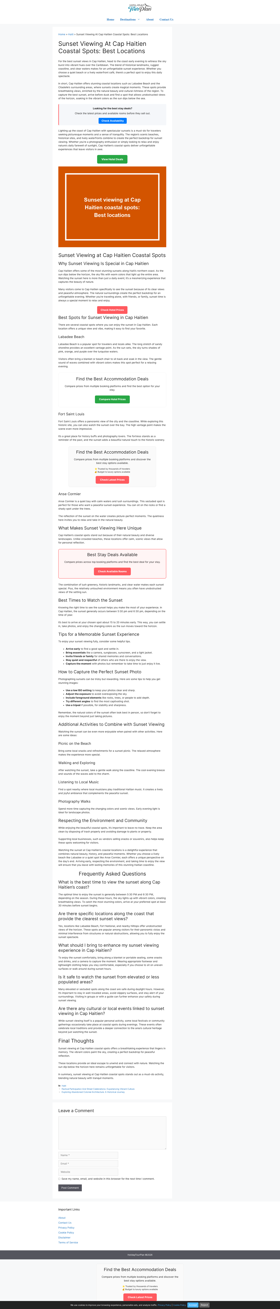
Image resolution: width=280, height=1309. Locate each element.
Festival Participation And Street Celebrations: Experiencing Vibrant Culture (98, 1089)
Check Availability (113, 120)
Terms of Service (68, 1242)
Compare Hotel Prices (112, 399)
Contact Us (166, 19)
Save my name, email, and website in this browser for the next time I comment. (108, 1178)
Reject (204, 1304)
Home (110, 19)
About (150, 19)
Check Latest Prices (112, 479)
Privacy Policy (66, 1227)
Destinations (128, 19)
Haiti (71, 34)
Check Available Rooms (112, 571)
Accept (193, 1304)
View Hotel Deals (112, 159)
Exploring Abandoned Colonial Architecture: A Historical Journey (93, 1092)
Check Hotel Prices (112, 309)
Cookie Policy (66, 1232)
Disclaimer (64, 1237)
